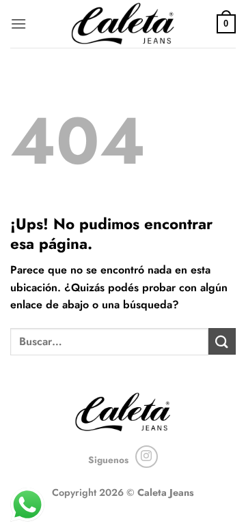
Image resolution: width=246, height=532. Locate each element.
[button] (18, 23)
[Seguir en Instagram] (146, 456)
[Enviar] (222, 341)
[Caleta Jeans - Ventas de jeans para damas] (123, 24)
